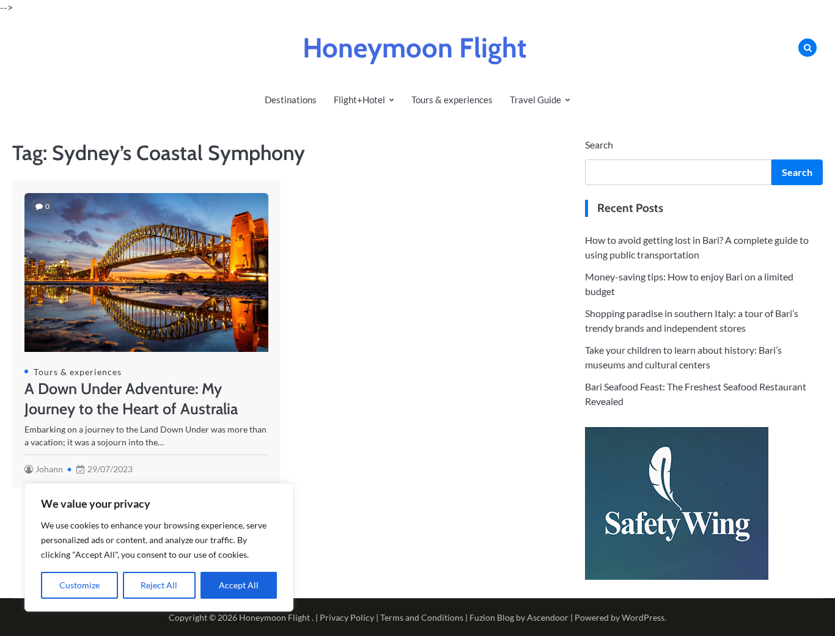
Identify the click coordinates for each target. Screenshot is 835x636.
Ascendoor (547, 617)
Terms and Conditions (421, 617)
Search (599, 144)
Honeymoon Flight (414, 47)
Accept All (239, 585)
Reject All (159, 585)
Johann (49, 469)
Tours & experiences (452, 99)
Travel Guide (535, 99)
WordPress (643, 617)
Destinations (291, 99)
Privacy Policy (347, 617)
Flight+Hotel (359, 99)
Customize (79, 585)
